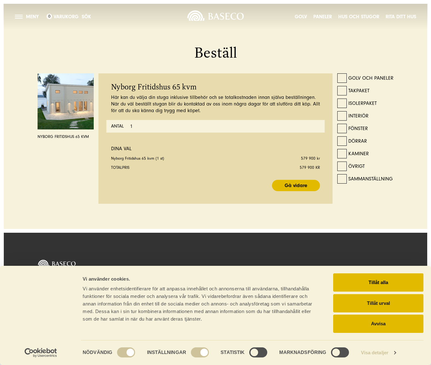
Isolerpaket (362, 103)
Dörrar (357, 141)
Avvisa (378, 323)
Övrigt (356, 166)
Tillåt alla (378, 282)
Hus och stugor (358, 17)
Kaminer (358, 154)
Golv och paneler (370, 78)
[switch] (200, 352)
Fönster (358, 128)
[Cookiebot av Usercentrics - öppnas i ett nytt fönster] (40, 352)
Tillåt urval (378, 303)
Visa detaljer (374, 352)
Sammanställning (370, 179)
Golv (301, 17)
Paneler (322, 17)
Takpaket (358, 91)
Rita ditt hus (401, 17)
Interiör (358, 116)
